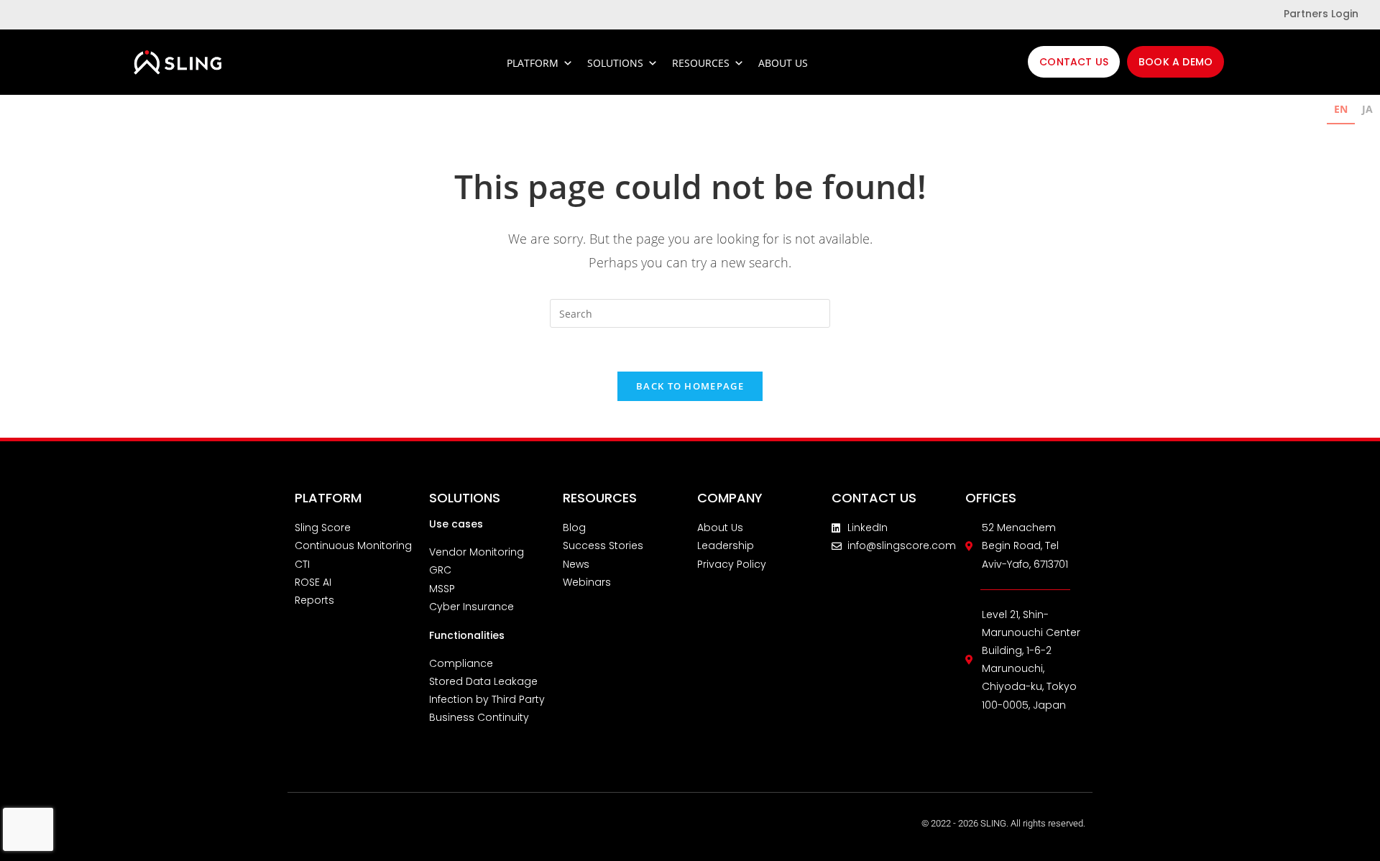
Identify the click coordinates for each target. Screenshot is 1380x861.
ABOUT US (783, 63)
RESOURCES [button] (701, 63)
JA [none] (1367, 109)
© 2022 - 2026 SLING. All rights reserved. (1003, 823)
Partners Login (1321, 13)
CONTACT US (874, 498)
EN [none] (1341, 109)
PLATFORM (532, 63)
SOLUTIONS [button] (615, 63)
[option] (1367, 111)
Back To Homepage (690, 385)
